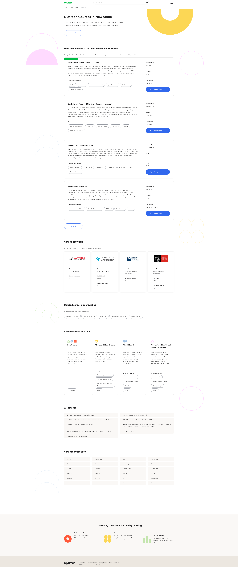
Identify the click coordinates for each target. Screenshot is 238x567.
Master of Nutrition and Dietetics (77, 436)
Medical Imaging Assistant (131, 381)
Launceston (98, 483)
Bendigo (69, 478)
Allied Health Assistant (130, 377)
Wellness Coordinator (75, 172)
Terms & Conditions (114, 562)
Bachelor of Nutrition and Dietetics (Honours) (80, 415)
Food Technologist (102, 126)
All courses (72, 390)
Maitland (69, 473)
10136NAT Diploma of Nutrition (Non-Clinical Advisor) (139, 420)
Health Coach (100, 167)
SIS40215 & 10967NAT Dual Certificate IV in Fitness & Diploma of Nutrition (89, 431)
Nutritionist (82, 85)
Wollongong (154, 468)
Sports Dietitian (126, 85)
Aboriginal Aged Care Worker (104, 374)
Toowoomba (99, 464)
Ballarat (153, 473)
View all (73, 33)
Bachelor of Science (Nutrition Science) (135, 415)
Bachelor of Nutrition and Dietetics (83, 63)
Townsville (126, 459)
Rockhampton (127, 464)
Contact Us (82, 562)
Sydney (69, 468)
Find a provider (158, 89)
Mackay (153, 464)
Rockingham (154, 478)
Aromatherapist (157, 377)
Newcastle (98, 468)
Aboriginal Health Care (105, 345)
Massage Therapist (157, 385)
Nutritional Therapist (75, 89)
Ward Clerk (127, 385)
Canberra (153, 483)
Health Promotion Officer (76, 208)
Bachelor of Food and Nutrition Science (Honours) (90, 104)
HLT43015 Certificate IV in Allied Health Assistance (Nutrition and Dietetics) (89, 420)
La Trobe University (74, 271)
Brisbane (69, 459)
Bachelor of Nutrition (77, 186)
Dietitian (72, 85)
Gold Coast (98, 459)
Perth (124, 478)
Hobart (69, 483)
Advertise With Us (92, 562)
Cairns (69, 464)
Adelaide (97, 478)
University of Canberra (103, 271)
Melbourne (98, 473)
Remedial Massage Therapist (160, 381)
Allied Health (128, 345)
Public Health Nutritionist (96, 85)
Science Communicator (76, 126)
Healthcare (72, 345)
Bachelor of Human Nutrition (80, 145)
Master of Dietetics (128, 431)
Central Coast (127, 468)
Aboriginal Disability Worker (104, 379)
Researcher (90, 126)
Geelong (125, 473)
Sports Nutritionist (112, 85)
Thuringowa (154, 459)
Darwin (125, 483)
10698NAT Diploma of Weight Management (80, 424)
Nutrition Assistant (75, 167)
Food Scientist (115, 126)
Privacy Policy (103, 562)
